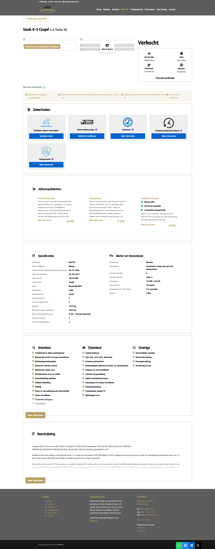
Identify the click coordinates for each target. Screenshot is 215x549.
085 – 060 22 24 (146, 509)
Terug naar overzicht (37, 18)
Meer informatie (128, 136)
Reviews (106, 9)
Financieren (150, 9)
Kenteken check (46, 136)
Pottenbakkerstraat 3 (145, 501)
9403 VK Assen (142, 504)
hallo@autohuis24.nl (149, 515)
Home (99, 9)
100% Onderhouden (85, 129)
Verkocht (125, 9)
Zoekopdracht (137, 9)
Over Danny (162, 9)
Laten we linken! (144, 520)
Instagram (141, 531)
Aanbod (115, 9)
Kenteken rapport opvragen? (46, 130)
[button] (165, 78)
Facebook (140, 528)
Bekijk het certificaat (87, 136)
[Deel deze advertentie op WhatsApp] (44, 87)
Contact (172, 9)
